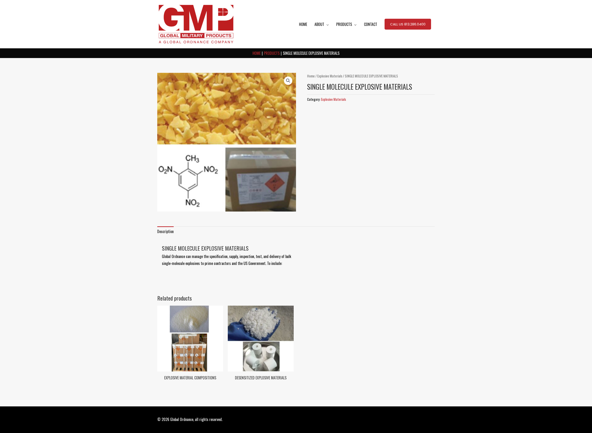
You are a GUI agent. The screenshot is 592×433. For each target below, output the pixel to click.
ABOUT (319, 24)
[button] (408, 24)
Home (311, 75)
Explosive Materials (329, 75)
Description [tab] (165, 231)
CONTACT (370, 24)
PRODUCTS (344, 24)
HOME (303, 24)
